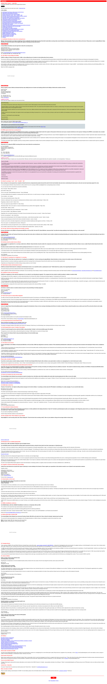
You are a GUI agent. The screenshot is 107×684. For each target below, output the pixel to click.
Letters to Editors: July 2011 (7, 36)
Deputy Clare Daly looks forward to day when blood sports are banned (16, 25)
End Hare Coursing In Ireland (7, 638)
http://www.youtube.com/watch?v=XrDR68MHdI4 (10, 383)
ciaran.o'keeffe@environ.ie (9, 155)
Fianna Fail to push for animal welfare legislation (12, 21)
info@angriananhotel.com (9, 338)
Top (49, 680)
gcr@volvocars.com (8, 292)
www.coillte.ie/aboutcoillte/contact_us (20, 122)
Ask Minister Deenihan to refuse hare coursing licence (13, 12)
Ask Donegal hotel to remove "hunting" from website (12, 23)
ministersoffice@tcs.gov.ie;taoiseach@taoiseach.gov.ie (14, 52)
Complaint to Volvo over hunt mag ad (9, 20)
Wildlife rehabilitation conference (8, 33)
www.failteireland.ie (98, 270)
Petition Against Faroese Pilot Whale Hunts (9, 643)
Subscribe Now (22, 8)
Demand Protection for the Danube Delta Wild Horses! (11, 646)
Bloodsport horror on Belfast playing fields (10, 30)
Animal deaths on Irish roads (8, 32)
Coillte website (20, 127)
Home (57, 680)
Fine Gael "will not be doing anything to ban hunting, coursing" (14, 16)
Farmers (66, 658)
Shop (77, 652)
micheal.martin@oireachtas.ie (9, 312)
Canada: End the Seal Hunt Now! (7, 641)
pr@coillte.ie (6, 97)
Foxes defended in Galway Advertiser (9, 28)
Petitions (4, 37)
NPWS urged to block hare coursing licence (11, 14)
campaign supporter (63, 670)
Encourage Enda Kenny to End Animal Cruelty (11, 22)
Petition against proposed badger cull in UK (9, 648)
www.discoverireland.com (87, 270)
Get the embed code (5, 439)
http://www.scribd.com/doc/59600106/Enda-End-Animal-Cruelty (13, 323)
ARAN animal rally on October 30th (9, 34)
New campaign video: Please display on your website (13, 29)
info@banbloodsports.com (42, 666)
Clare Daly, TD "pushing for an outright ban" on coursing (13, 18)
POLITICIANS (21, 318)
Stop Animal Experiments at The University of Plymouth (12, 647)
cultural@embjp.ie (7, 475)
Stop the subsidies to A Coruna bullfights (9, 642)
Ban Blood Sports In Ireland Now (7, 637)
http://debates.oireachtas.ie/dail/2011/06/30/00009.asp (11, 357)
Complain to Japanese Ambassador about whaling (12, 31)
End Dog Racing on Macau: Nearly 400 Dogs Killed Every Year (13, 645)
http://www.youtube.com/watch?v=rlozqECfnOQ (10, 382)
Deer (45, 126)
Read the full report (5, 454)
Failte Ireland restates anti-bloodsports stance (11, 19)
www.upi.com (10, 477)
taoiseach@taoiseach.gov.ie (9, 237)
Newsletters (53, 680)
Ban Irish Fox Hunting (5, 639)
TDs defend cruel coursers (7, 24)
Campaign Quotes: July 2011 (8, 35)
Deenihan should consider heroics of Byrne (11, 17)
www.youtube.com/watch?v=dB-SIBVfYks (45, 545)
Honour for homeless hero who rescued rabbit (11, 26)
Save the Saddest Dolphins (6, 644)
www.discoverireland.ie (76, 270)
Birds (42, 126)
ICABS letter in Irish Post (7, 27)
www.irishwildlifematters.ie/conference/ (13, 512)
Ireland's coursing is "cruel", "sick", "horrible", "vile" (12, 15)
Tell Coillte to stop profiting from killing (9, 13)
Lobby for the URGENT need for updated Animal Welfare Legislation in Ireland (16, 640)
